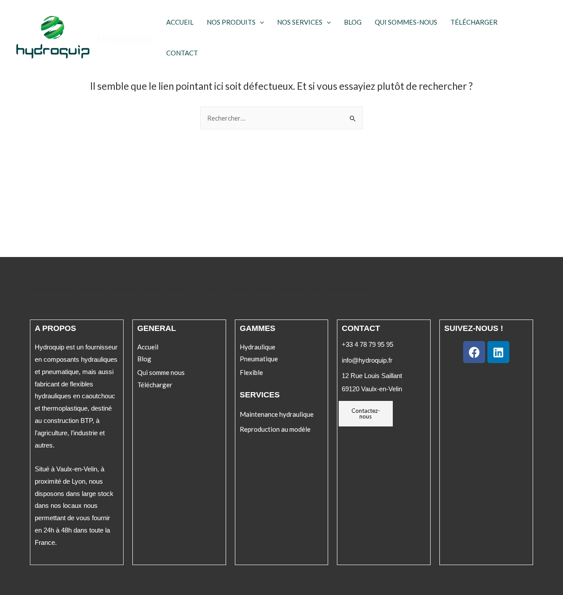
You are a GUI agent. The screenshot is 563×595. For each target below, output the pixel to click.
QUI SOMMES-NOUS (406, 22)
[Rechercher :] (281, 118)
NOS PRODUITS (231, 22)
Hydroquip (124, 37)
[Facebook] (474, 352)
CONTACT (182, 53)
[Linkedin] (498, 352)
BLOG (353, 22)
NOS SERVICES (299, 22)
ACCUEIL (180, 22)
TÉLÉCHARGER (473, 22)
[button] (147, 347)
